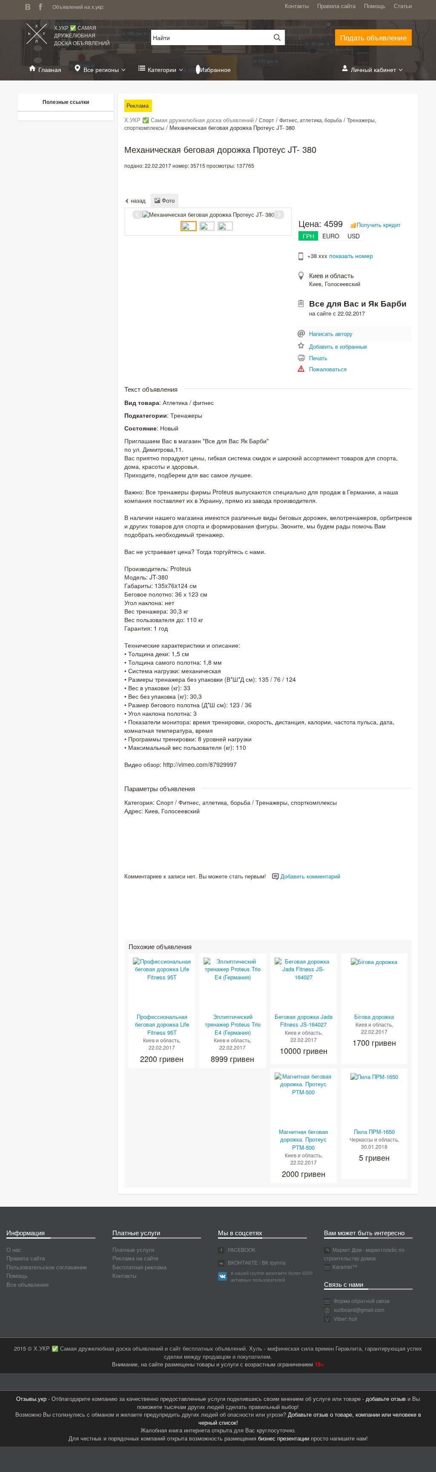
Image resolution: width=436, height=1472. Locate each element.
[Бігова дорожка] (374, 961)
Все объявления (27, 1284)
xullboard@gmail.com (359, 1309)
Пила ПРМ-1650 (374, 1132)
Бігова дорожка (374, 1017)
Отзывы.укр (31, 1399)
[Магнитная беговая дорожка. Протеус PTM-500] (304, 1083)
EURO (330, 236)
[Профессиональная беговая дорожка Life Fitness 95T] (162, 968)
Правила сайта (336, 6)
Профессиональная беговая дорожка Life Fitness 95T (162, 1024)
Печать (318, 358)
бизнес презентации (283, 1438)
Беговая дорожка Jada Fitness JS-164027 (304, 1021)
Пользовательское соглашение (46, 1267)
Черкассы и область (374, 1139)
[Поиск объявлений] (274, 37)
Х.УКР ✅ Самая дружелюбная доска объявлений (82, 35)
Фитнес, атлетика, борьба (310, 119)
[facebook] (42, 6)
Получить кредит (379, 225)
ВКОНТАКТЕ (242, 1262)
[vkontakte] (29, 6)
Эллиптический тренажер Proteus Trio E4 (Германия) (233, 1024)
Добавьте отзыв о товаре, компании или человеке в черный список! (309, 1418)
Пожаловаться (328, 369)
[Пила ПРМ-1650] (374, 1076)
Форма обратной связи (361, 1300)
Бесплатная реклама (139, 1267)
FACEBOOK (241, 1249)
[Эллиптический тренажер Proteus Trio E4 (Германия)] (232, 968)
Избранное (215, 69)
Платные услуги (133, 1249)
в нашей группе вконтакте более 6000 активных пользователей (272, 1276)
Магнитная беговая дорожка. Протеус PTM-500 (303, 1139)
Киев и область (331, 275)
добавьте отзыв (386, 1399)
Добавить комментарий (309, 876)
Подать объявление (373, 37)
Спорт (266, 119)
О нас (13, 1249)
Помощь (374, 6)
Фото (167, 200)
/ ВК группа (272, 1262)
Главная (49, 69)
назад (137, 200)
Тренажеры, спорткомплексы (296, 802)
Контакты (297, 6)
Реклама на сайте (135, 1258)
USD (353, 236)
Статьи (403, 6)
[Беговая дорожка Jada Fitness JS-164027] (304, 968)
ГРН (308, 236)
